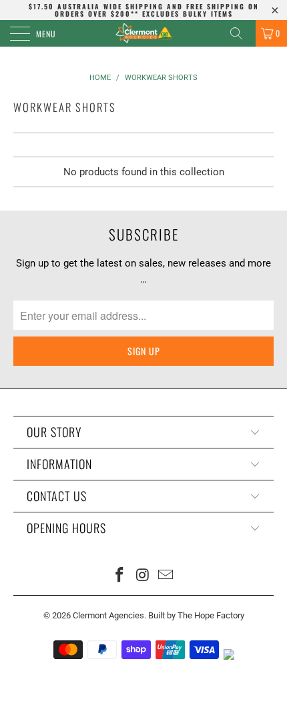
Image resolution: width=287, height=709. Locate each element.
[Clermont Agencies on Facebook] (119, 576)
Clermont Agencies (108, 615)
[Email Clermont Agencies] (166, 576)
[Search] (241, 33)
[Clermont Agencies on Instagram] (143, 576)
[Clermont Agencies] (144, 33)
